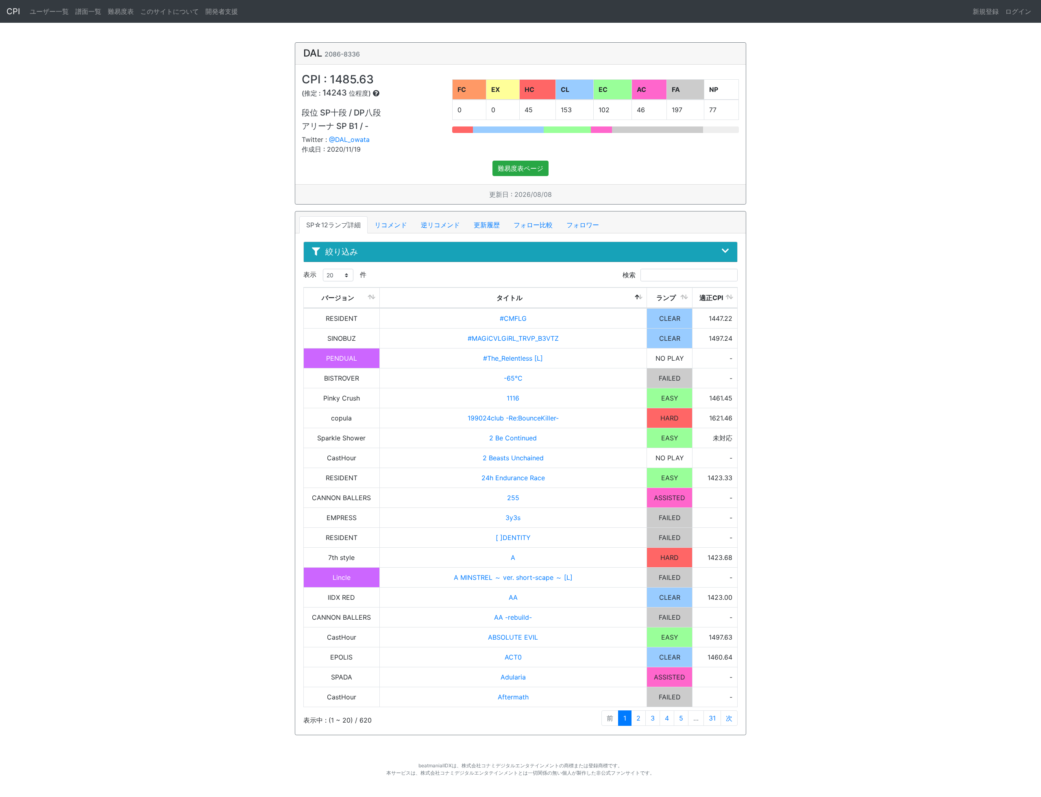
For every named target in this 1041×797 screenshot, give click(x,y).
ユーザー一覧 (49, 11)
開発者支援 (221, 11)
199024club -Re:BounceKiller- (513, 418)
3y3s (512, 518)
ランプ (666, 298)
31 (712, 718)
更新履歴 (487, 225)
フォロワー (582, 225)
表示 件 (334, 274)
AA (513, 597)
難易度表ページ (520, 168)
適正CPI (711, 298)
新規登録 (986, 11)
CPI (13, 11)
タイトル (510, 298)
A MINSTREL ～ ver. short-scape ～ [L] (513, 577)
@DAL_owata (349, 139)
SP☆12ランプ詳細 (333, 225)
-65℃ (513, 378)
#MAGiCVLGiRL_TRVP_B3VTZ (513, 338)
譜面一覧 (88, 11)
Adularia (513, 677)
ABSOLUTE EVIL (513, 637)
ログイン (1018, 11)
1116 (513, 398)
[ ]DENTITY (513, 538)
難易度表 (121, 11)
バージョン (338, 298)
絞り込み (341, 252)
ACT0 (513, 657)
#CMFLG (513, 318)
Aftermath (513, 697)
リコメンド (391, 225)
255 (513, 498)
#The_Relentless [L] (513, 358)
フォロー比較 (533, 225)
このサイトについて (169, 11)
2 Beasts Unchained (513, 458)
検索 (630, 275)
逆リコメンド (440, 225)
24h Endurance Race (513, 478)
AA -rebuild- (513, 617)
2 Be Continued (513, 438)
